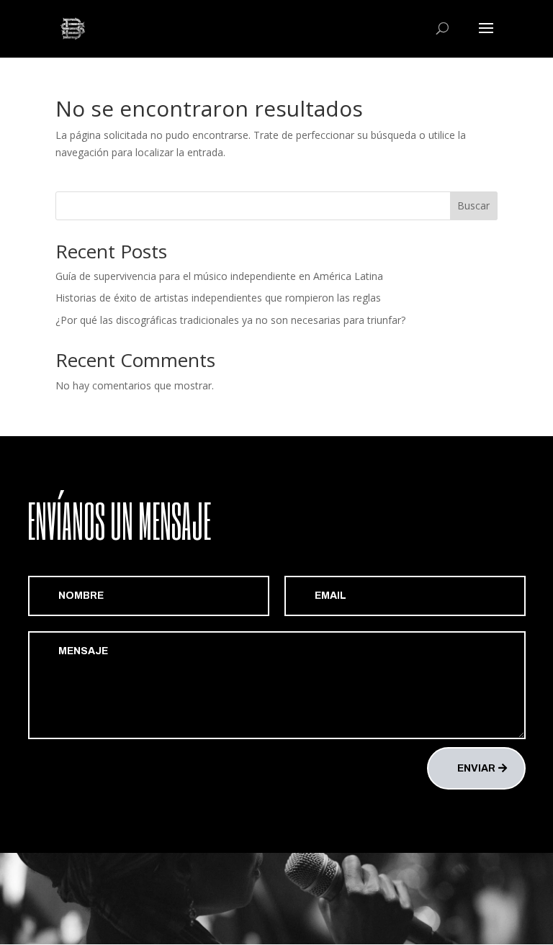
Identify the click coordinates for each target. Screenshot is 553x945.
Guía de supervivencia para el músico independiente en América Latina (219, 276)
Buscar (473, 205)
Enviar (476, 768)
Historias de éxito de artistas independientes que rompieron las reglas (218, 297)
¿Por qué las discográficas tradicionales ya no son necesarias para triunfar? (230, 320)
